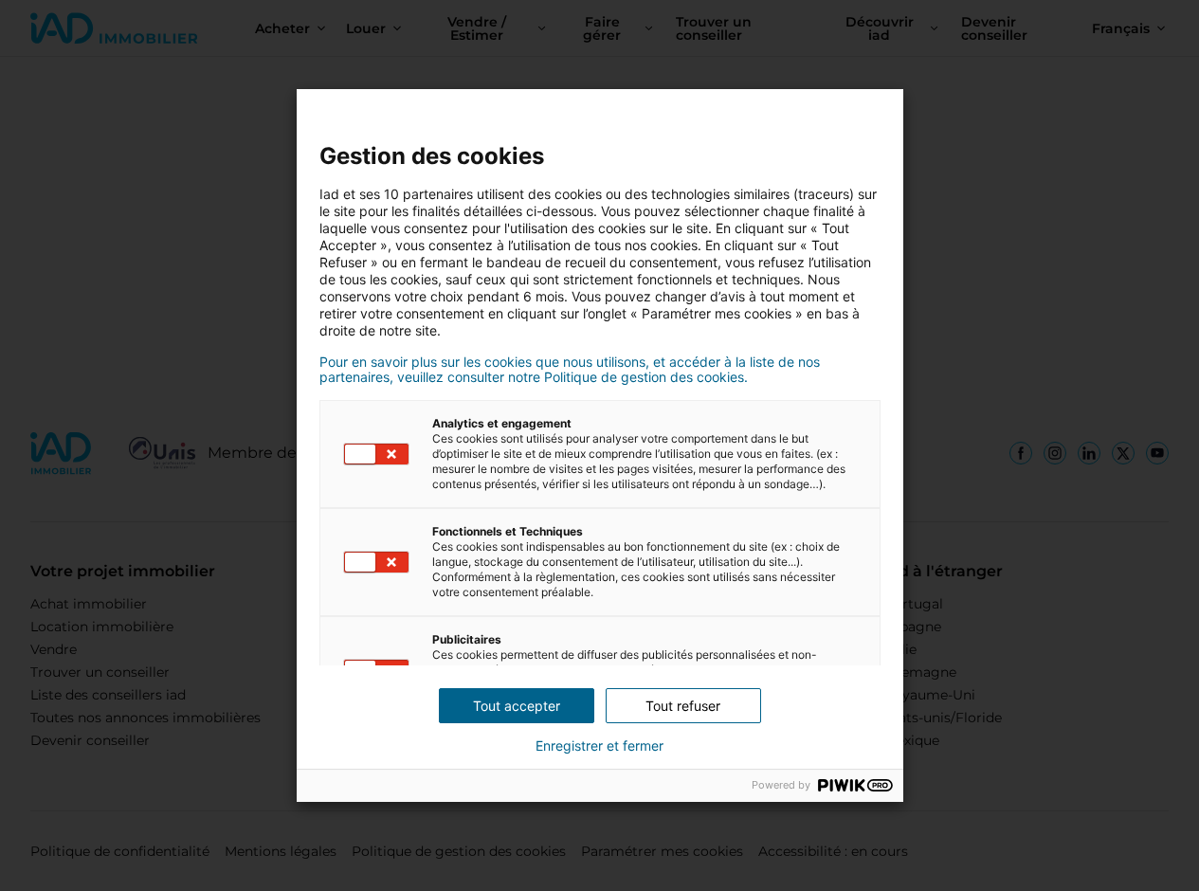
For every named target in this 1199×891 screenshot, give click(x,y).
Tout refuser (682, 706)
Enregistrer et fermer (599, 746)
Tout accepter (516, 706)
